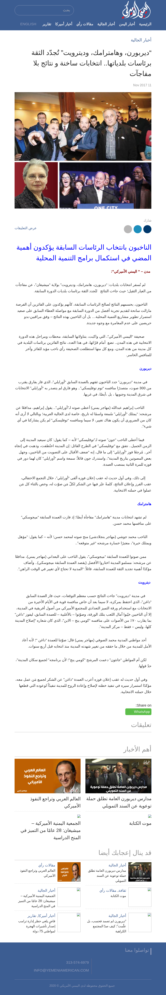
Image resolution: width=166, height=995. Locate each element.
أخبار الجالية (106, 24)
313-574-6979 (77, 962)
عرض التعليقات (26, 228)
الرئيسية (145, 24)
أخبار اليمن (127, 24)
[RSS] (107, 962)
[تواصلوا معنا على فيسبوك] (147, 962)
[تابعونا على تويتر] (137, 962)
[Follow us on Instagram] (117, 962)
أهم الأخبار (137, 749)
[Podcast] (98, 962)
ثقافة (122, 890)
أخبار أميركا (63, 24)
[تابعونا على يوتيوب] (127, 962)
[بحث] (19, 10)
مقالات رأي (84, 24)
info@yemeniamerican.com (61, 970)
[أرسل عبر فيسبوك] (147, 229)
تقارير (47, 24)
